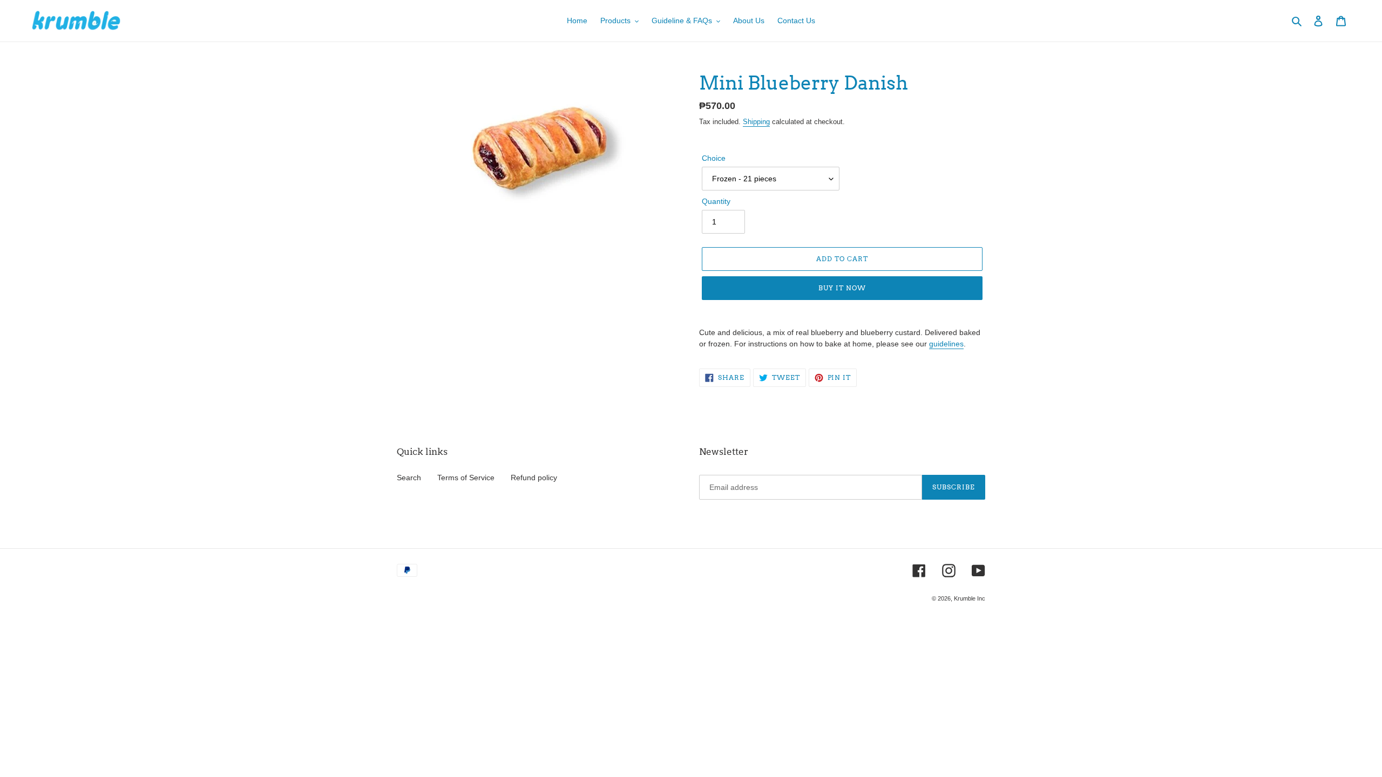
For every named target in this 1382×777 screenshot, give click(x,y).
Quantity (716, 201)
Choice (714, 158)
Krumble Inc (969, 598)
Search (409, 477)
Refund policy (534, 477)
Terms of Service (465, 477)
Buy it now (842, 288)
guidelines (946, 343)
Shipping (756, 122)
